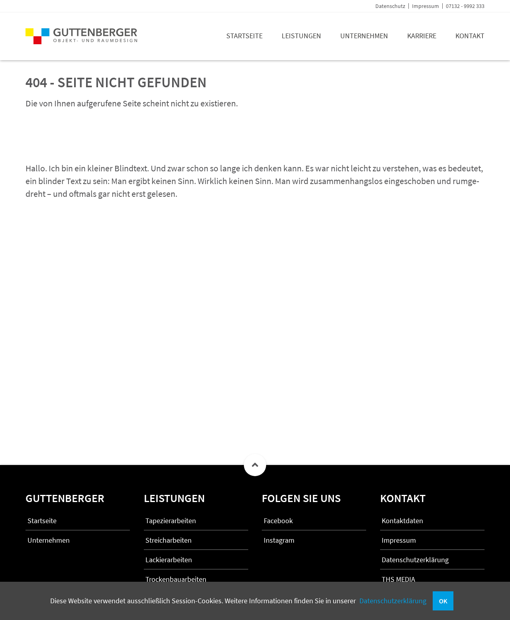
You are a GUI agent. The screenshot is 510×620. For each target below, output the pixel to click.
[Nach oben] (255, 465)
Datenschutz (390, 6)
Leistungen (301, 35)
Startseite (244, 35)
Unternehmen (364, 35)
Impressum (425, 6)
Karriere (421, 35)
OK (443, 601)
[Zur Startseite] (81, 41)
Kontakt (469, 35)
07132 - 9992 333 (465, 6)
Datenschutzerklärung (392, 600)
